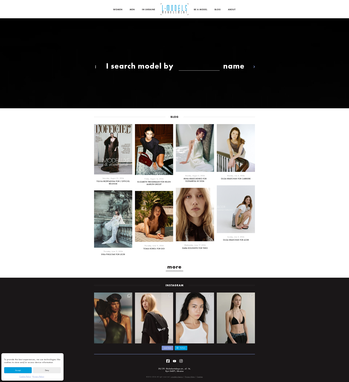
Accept (18, 370)
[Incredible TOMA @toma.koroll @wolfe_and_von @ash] (113, 318)
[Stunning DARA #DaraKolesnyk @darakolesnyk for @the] (154, 318)
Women (117, 9)
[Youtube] (174, 361)
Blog (218, 9)
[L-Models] (174, 9)
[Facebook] (168, 361)
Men (132, 9)
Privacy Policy (38, 376)
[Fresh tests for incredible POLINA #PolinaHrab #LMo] (236, 318)
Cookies (200, 377)
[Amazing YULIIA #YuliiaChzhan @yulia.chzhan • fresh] (195, 318)
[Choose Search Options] (95, 66)
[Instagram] (181, 361)
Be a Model (200, 9)
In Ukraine (148, 9)
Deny (47, 370)
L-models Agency (177, 377)
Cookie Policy (25, 376)
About (232, 9)
